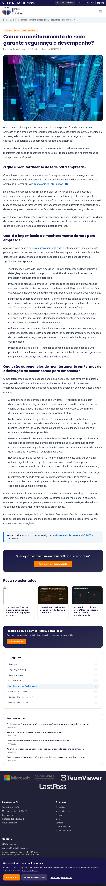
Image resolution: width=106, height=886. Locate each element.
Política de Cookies (30, 870)
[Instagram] (102, 3)
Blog (12, 20)
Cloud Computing (9, 823)
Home (6, 20)
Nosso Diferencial (63, 811)
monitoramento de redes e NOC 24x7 (71, 535)
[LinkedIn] (98, 3)
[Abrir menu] (101, 11)
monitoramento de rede (48, 248)
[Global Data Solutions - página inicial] (12, 11)
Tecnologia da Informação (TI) (51, 184)
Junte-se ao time (86, 3)
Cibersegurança (9, 815)
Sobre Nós (60, 807)
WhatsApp (31, 3)
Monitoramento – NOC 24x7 (14, 811)
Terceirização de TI (10, 807)
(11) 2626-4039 (13, 3)
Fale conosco (16, 641)
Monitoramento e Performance (21, 30)
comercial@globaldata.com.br (15, 848)
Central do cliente (65, 3)
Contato (59, 823)
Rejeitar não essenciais (34, 877)
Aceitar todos (12, 877)
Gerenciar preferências (61, 877)
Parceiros (60, 815)
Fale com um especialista (53, 564)
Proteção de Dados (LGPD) (13, 819)
